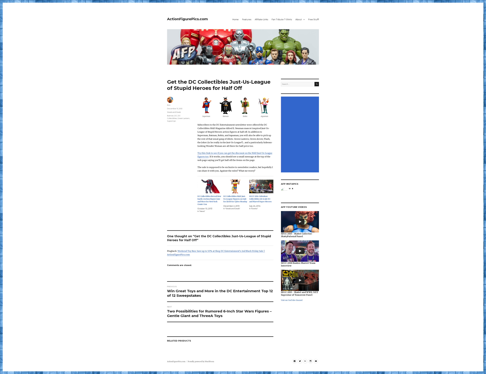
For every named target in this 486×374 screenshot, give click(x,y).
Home (235, 19)
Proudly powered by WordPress (201, 361)
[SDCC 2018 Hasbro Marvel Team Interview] (300, 251)
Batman (170, 116)
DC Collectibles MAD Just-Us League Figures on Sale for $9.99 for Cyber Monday (235, 199)
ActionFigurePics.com (187, 19)
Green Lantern (183, 118)
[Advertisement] (300, 135)
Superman (171, 121)
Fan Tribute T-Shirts (282, 19)
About (298, 19)
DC (175, 116)
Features (246, 19)
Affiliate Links (261, 19)
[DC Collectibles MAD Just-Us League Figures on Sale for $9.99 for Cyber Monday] (235, 186)
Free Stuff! (313, 19)
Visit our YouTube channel (291, 300)
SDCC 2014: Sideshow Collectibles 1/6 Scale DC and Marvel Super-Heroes (260, 199)
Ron (168, 105)
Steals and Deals (174, 112)
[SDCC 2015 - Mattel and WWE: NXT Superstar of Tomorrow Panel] (300, 280)
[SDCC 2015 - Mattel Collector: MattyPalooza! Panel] (300, 221)
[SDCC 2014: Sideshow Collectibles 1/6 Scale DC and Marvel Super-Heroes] (261, 186)
